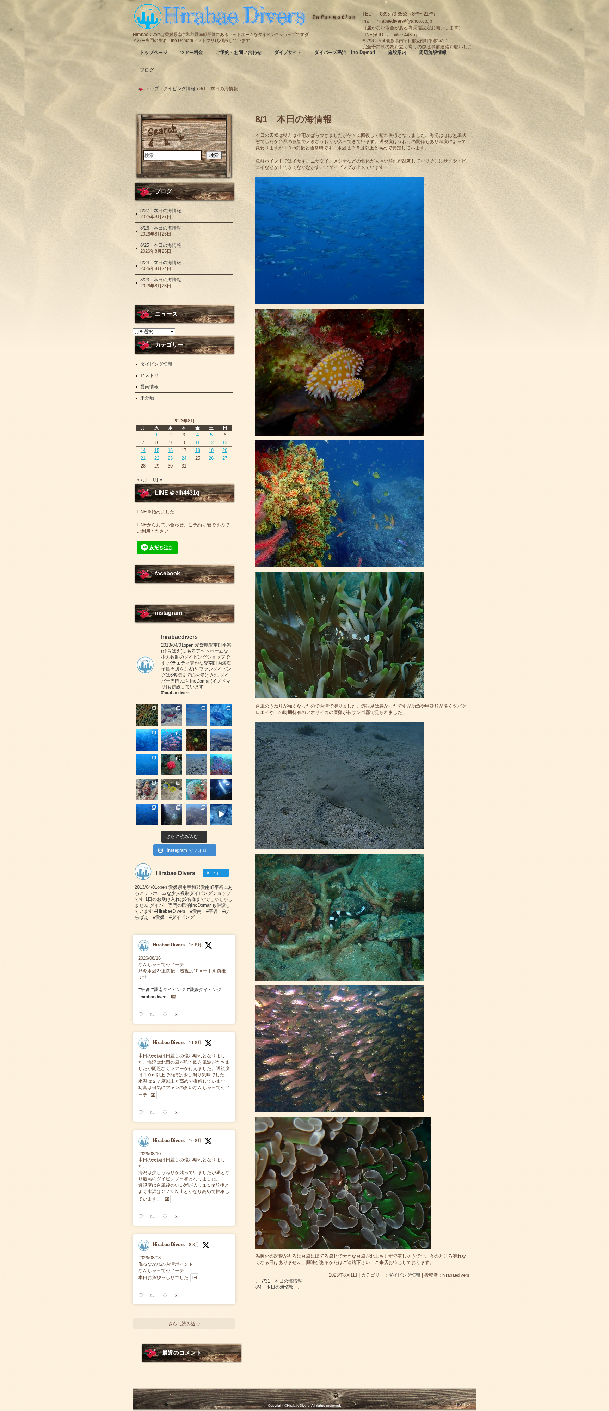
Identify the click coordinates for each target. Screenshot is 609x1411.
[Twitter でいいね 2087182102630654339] (167, 1112)
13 (224, 442)
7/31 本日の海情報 (278, 1281)
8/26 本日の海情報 (160, 228)
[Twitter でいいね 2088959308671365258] (167, 1014)
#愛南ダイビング (168, 989)
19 (211, 450)
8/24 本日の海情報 (160, 262)
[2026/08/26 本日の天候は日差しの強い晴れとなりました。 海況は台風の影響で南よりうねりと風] (171, 715)
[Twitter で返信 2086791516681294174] (142, 1216)
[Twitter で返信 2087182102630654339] (142, 1112)
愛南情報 (149, 386)
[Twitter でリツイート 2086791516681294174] (154, 1216)
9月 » (157, 479)
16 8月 (195, 944)
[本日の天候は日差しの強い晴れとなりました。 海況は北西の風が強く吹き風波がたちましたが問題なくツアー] (221, 789)
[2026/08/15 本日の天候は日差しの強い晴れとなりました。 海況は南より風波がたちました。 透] (221, 764)
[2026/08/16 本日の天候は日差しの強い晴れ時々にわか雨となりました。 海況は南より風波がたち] (196, 764)
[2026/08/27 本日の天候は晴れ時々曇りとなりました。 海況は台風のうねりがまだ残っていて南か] (147, 715)
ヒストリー (151, 375)
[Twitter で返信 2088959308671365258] (142, 1014)
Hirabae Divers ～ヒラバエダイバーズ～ (221, 16)
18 (197, 450)
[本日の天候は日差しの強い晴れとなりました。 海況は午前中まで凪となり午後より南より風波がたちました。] (196, 739)
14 (143, 450)
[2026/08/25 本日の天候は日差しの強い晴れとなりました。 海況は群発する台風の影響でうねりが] (196, 715)
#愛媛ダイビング (204, 989)
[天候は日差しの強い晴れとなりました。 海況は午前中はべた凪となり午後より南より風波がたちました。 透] (147, 764)
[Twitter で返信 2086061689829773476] (142, 1295)
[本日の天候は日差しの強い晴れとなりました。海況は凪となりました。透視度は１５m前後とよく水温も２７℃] (147, 739)
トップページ (153, 52)
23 (170, 458)
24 (184, 458)
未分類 (147, 398)
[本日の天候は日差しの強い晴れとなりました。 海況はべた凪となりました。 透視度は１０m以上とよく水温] (221, 739)
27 (224, 458)
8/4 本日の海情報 (277, 1287)
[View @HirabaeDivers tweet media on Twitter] (174, 997)
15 (156, 450)
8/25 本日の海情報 (160, 245)
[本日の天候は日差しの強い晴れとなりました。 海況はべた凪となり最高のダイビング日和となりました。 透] (221, 715)
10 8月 (195, 1140)
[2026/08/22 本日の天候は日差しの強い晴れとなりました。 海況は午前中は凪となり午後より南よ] (171, 739)
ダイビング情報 (404, 1275)
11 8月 (195, 1042)
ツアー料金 (191, 52)
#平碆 (144, 989)
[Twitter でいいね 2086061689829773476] (167, 1295)
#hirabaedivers (153, 997)
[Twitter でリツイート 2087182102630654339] (154, 1112)
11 (197, 442)
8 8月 (194, 1244)
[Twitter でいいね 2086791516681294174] (167, 1216)
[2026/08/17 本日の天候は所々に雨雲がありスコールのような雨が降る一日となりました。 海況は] (171, 764)
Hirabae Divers (169, 944)
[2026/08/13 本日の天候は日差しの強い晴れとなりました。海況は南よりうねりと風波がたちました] (171, 789)
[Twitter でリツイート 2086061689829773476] (154, 1295)
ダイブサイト (288, 52)
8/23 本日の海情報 (160, 279)
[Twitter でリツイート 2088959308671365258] (154, 1014)
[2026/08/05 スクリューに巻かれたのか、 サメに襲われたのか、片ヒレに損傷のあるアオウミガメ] (221, 814)
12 (211, 442)
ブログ (147, 70)
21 (143, 458)
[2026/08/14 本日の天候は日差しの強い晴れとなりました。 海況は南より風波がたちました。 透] (147, 789)
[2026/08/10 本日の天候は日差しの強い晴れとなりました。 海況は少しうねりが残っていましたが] (147, 814)
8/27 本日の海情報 (160, 210)
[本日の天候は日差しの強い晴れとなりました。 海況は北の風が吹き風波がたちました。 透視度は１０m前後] (196, 789)
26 (211, 458)
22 (156, 458)
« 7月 (141, 479)
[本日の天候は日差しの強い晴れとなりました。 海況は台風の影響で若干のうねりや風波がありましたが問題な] (171, 814)
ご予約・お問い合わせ (239, 52)
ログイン (462, 1404)
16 (170, 450)
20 (224, 450)
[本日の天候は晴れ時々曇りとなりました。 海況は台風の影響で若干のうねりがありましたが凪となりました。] (196, 814)
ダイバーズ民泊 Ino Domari (344, 52)
